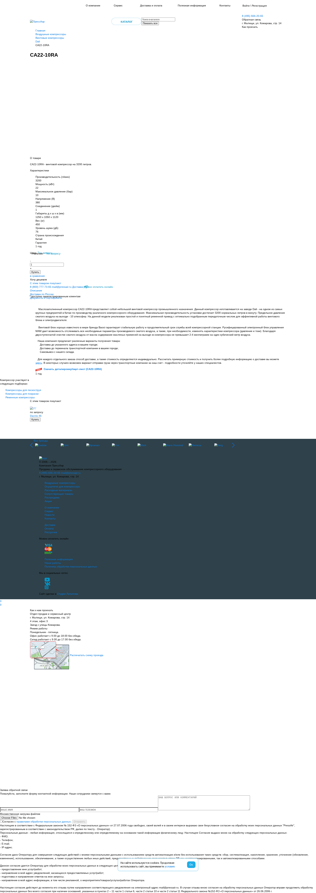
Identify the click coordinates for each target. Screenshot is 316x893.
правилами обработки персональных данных (43, 821)
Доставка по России (42, 294)
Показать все (150, 23)
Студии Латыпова (67, 593)
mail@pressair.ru (62, 286)
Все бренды (41, 440)
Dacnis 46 (36, 415)
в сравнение (37, 275)
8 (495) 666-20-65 (252, 15)
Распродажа (52, 497)
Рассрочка (51, 532)
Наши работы (53, 562)
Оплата (49, 528)
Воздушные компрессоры (50, 34)
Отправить (79, 821)
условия (170, 866)
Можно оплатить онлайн (98, 286)
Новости (49, 514)
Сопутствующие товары (59, 493)
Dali (37, 41)
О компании (93, 5)
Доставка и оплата (151, 5)
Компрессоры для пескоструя (23, 390)
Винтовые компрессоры (49, 37)
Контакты (224, 5)
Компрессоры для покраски (22, 393)
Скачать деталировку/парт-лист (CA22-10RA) (73, 369)
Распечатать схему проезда (86, 655)
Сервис (118, 5)
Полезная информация (192, 5)
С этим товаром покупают (45, 283)
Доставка (77, 286)
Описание (36, 290)
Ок (191, 864)
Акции (48, 501)
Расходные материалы (58, 490)
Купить (35, 272)
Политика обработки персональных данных (71, 566)
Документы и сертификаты (46, 297)
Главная (40, 30)
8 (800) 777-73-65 (40, 286)
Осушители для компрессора (62, 486)
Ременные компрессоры (20, 397)
